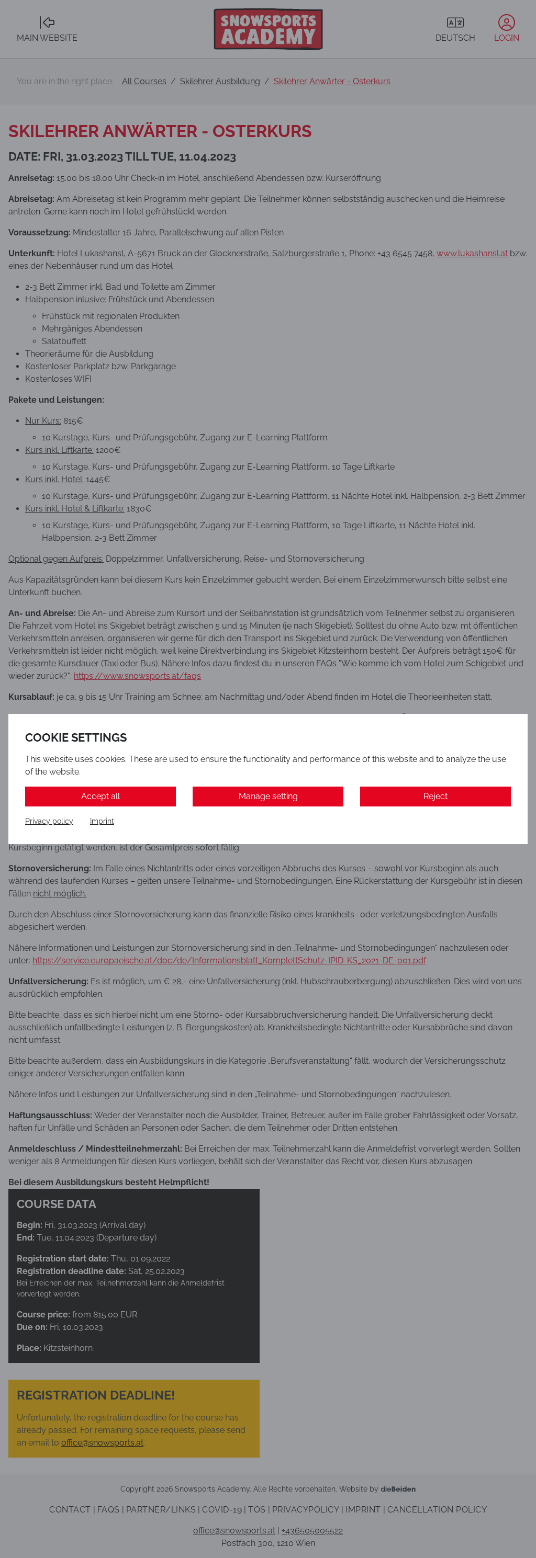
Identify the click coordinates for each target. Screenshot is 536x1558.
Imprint (102, 821)
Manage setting (268, 796)
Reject (435, 796)
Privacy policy (49, 821)
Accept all (100, 796)
